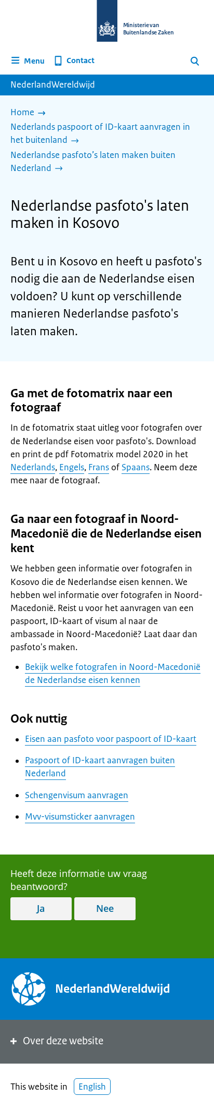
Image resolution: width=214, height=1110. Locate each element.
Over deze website (63, 1040)
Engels (71, 467)
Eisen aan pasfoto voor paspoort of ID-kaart (110, 739)
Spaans (136, 467)
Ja (41, 908)
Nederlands (32, 467)
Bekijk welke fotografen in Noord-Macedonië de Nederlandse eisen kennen (112, 673)
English (92, 1086)
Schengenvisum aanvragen (76, 795)
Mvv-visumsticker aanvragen (80, 816)
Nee (105, 908)
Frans (98, 467)
